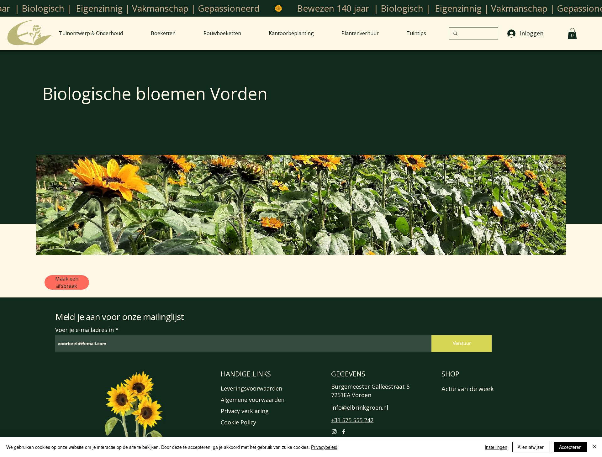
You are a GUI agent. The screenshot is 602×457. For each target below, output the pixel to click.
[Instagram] (334, 431)
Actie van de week (467, 389)
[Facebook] (344, 431)
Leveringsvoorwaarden (251, 388)
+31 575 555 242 (352, 420)
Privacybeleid (324, 447)
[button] (572, 33)
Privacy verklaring (245, 411)
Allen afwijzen (531, 447)
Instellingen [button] (496, 447)
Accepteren (570, 447)
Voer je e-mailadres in (84, 330)
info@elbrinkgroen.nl (359, 407)
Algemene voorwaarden (252, 399)
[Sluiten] (594, 447)
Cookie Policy (238, 422)
